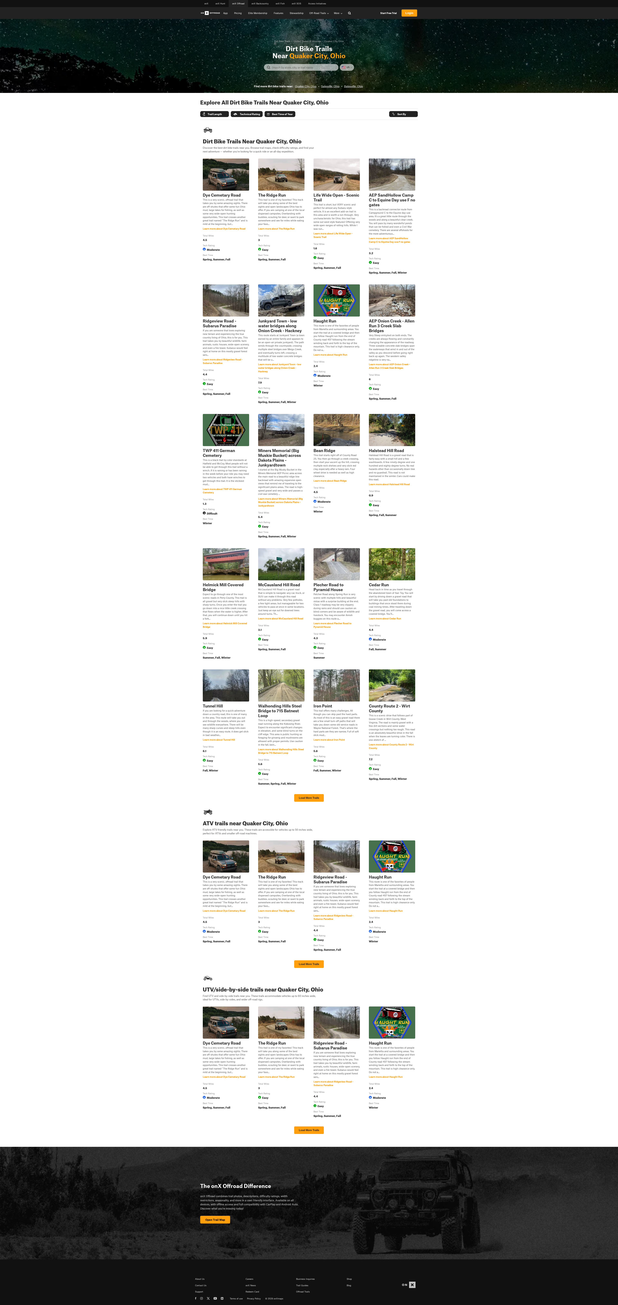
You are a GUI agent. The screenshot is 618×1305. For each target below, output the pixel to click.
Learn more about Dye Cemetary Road (226, 217)
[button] (214, 114)
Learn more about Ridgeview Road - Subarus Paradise (226, 344)
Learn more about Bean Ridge (336, 476)
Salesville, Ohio (330, 86)
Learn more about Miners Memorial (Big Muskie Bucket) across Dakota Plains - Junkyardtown (281, 476)
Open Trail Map (215, 1219)
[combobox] (304, 67)
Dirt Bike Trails (282, 41)
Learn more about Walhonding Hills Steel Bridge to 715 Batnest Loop (281, 728)
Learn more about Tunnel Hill (226, 728)
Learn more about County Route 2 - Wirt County (392, 728)
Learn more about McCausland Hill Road (281, 604)
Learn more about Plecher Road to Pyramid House (336, 604)
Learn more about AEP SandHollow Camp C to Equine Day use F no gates (392, 217)
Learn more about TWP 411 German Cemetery (226, 476)
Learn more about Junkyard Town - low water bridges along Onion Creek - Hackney (281, 344)
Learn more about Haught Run (336, 344)
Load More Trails (309, 798)
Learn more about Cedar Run (392, 604)
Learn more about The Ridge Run (281, 217)
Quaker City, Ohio (305, 86)
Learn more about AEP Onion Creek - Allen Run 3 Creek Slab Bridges (392, 344)
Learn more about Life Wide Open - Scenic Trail (336, 217)
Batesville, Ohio (353, 86)
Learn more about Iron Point (336, 728)
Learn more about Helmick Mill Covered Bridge (226, 604)
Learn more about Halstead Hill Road (392, 476)
